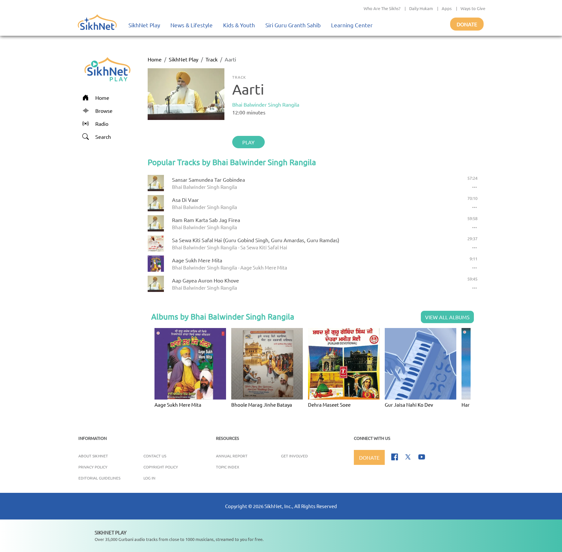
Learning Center (352, 24)
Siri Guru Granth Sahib (293, 24)
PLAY (248, 142)
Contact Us (154, 455)
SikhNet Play (144, 24)
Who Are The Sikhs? (382, 8)
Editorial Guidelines (99, 477)
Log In (149, 477)
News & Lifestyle (191, 24)
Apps (447, 8)
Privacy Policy (92, 466)
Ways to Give (473, 8)
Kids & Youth (239, 24)
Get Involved (294, 455)
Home (155, 59)
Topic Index (227, 466)
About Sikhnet (93, 455)
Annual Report (232, 455)
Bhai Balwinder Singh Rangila (265, 104)
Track (212, 59)
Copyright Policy (160, 466)
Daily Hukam (421, 8)
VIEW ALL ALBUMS (447, 317)
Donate (467, 24)
